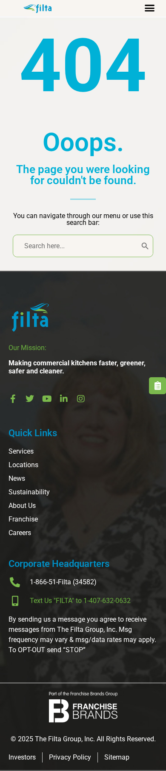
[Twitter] (29, 398)
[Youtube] (46, 398)
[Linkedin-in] (63, 398)
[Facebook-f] (12, 398)
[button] (150, 8)
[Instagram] (80, 398)
